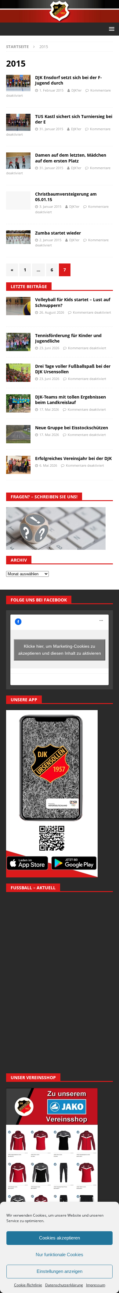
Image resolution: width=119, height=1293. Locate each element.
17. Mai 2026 (49, 409)
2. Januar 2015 (50, 240)
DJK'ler (76, 90)
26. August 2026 (51, 312)
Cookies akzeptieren (59, 1237)
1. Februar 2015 (51, 90)
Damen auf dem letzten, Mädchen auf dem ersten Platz (70, 157)
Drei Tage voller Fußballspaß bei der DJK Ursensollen (72, 369)
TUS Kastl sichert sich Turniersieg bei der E (73, 119)
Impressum (95, 1285)
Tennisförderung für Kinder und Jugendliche (68, 338)
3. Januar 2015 (50, 206)
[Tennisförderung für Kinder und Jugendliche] (18, 342)
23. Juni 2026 (49, 348)
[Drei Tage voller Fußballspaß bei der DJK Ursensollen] (18, 373)
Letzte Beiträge (29, 286)
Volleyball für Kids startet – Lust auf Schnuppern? (72, 302)
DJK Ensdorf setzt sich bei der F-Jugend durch (68, 80)
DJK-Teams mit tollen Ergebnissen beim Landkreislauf (70, 399)
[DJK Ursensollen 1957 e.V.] (59, 19)
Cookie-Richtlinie (28, 1285)
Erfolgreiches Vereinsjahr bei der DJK (73, 458)
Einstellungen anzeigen (59, 1271)
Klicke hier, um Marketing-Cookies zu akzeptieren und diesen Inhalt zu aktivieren (59, 650)
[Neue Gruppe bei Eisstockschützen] (18, 434)
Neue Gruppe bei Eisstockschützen (71, 427)
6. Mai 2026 (48, 465)
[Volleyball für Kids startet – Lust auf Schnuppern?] (18, 306)
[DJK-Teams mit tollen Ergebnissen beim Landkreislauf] (18, 403)
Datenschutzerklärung (64, 1285)
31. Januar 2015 (51, 129)
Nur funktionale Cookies (59, 1254)
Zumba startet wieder (58, 233)
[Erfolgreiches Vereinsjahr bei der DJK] (18, 465)
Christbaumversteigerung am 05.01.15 (66, 196)
